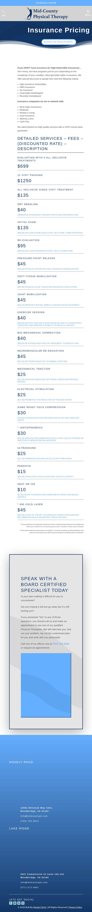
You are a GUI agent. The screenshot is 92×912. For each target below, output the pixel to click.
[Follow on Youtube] (14, 903)
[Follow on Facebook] (10, 903)
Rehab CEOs (39, 907)
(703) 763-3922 (61, 643)
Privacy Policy (75, 907)
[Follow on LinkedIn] (18, 903)
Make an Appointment (59, 42)
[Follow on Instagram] (22, 903)
